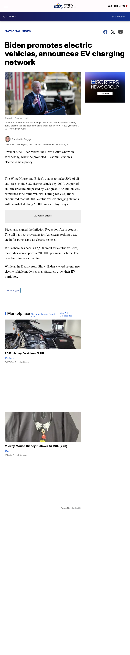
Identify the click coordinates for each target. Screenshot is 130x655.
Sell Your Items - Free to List (43, 315)
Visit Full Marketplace (66, 314)
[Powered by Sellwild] (76, 508)
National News (18, 31)
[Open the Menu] (6, 6)
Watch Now (117, 6)
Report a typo (13, 290)
